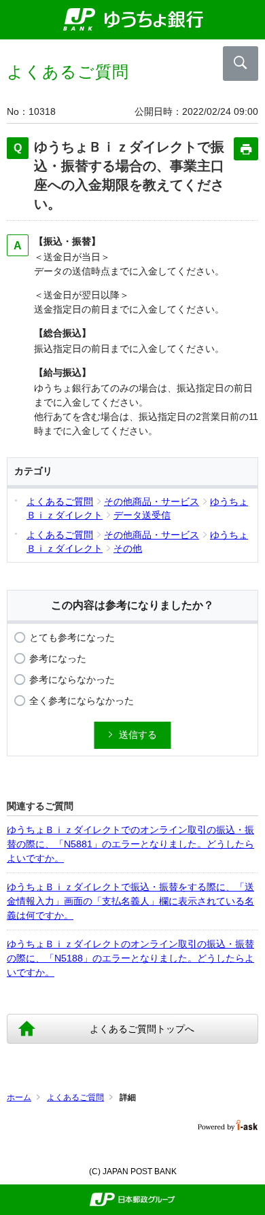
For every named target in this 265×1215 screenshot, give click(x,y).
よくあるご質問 (75, 1097)
